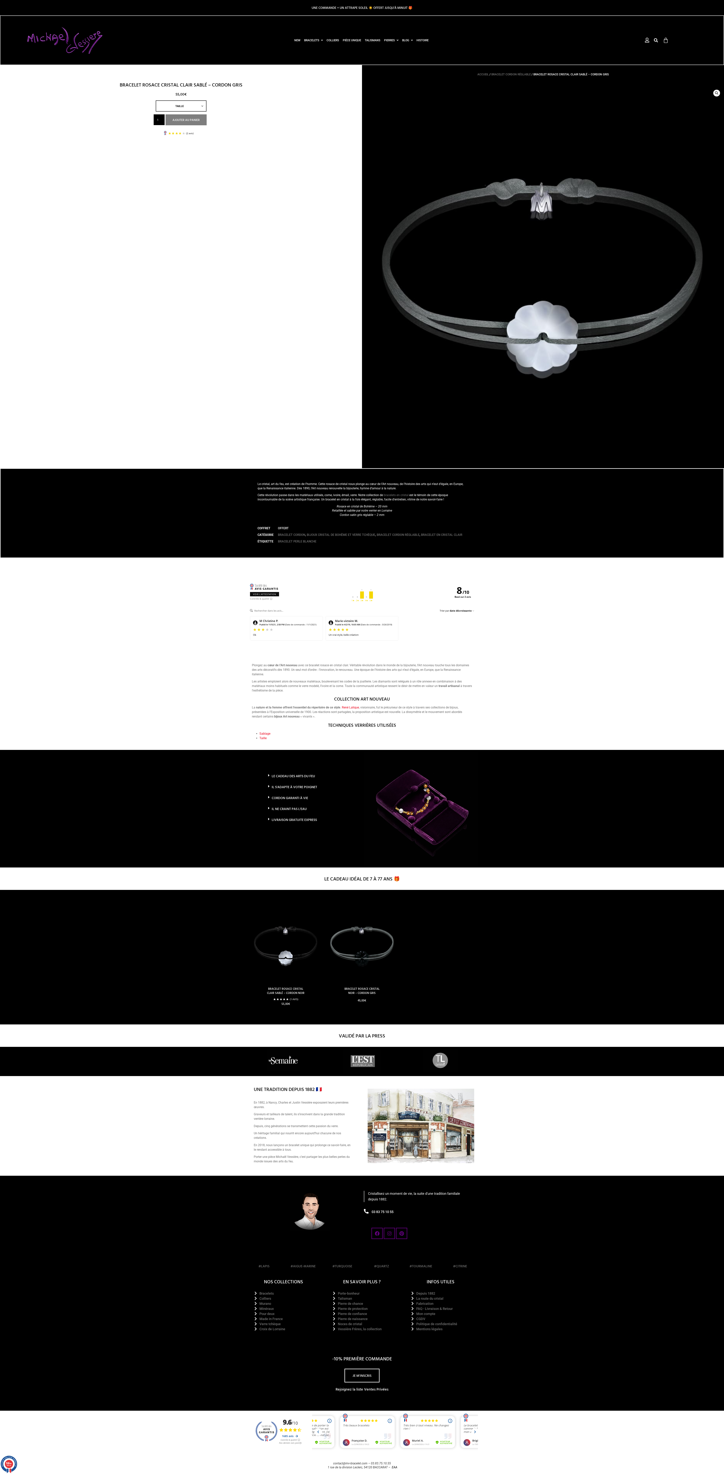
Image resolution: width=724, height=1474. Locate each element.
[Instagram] (389, 1233)
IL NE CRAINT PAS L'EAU (289, 808)
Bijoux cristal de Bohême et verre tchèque (341, 535)
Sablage (264, 733)
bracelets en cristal (396, 495)
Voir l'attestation (264, 594)
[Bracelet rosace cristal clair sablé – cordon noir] (286, 944)
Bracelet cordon (291, 535)
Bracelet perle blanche (297, 541)
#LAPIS (263, 1266)
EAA (394, 1467)
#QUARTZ (381, 1266)
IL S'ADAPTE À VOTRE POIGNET (294, 786)
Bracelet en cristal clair (441, 535)
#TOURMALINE (421, 1266)
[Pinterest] (401, 1233)
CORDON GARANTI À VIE (290, 797)
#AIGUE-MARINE (303, 1266)
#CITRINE (460, 1266)
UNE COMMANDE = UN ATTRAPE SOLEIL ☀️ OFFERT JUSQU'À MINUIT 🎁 (362, 7)
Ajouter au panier (186, 120)
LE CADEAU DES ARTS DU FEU (293, 776)
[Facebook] (377, 1233)
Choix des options (285, 1014)
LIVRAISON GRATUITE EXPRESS (294, 819)
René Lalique (350, 707)
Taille (263, 738)
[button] (656, 40)
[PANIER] (665, 40)
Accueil (483, 74)
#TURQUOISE (342, 1266)
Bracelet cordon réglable (511, 74)
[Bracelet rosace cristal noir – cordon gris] (362, 944)
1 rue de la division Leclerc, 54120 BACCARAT (358, 1467)
